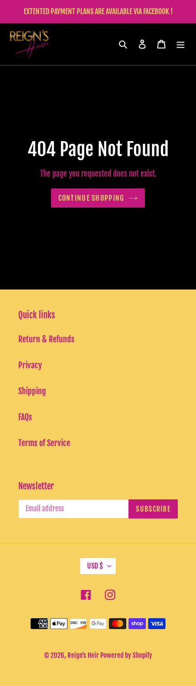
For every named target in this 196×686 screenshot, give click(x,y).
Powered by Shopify (126, 655)
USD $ (95, 565)
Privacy (30, 365)
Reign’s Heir (83, 655)
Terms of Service (44, 443)
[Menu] (180, 44)
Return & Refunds (46, 339)
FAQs (25, 417)
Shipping (32, 391)
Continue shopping (91, 198)
